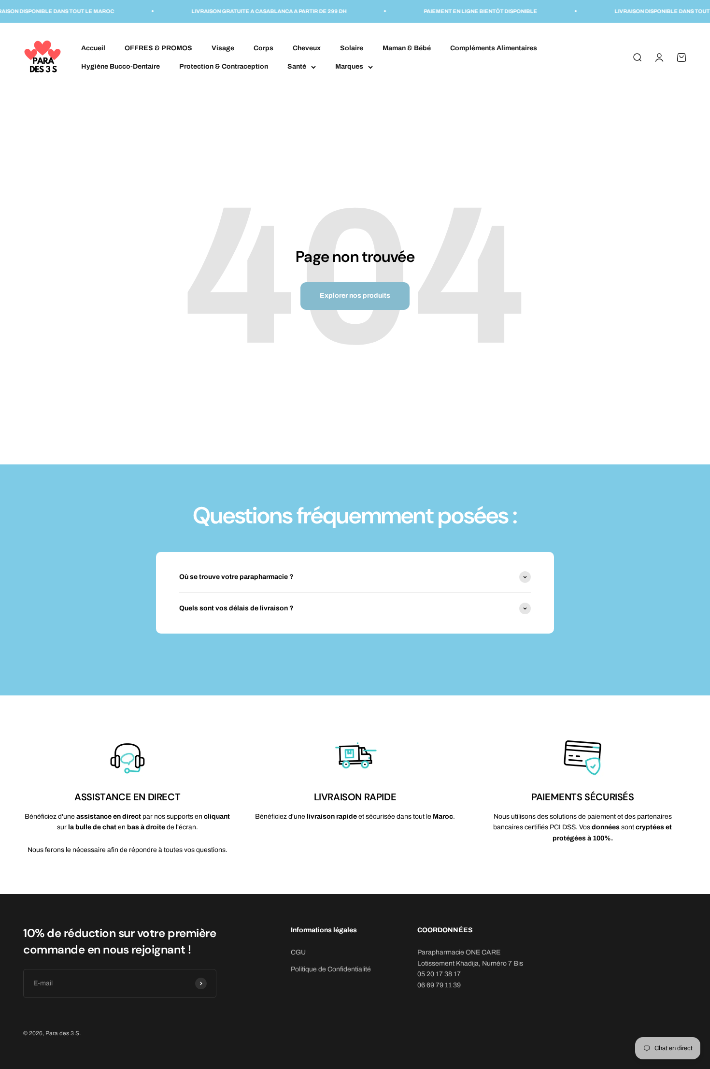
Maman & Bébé (407, 47)
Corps (263, 47)
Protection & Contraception (223, 66)
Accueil (93, 47)
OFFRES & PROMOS (158, 47)
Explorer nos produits (355, 295)
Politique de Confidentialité (331, 969)
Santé (296, 66)
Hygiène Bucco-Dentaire (120, 66)
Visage (223, 47)
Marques (349, 66)
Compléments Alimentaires (493, 47)
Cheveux (307, 47)
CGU (298, 952)
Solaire (351, 47)
